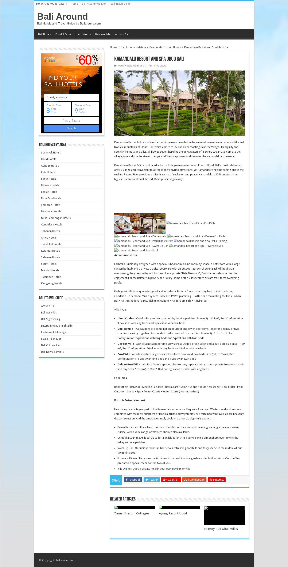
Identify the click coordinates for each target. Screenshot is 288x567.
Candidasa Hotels (51, 224)
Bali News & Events (52, 351)
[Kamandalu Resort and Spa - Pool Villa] (190, 223)
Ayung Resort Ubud (173, 513)
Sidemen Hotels (50, 257)
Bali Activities (49, 312)
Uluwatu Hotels (50, 185)
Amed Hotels (49, 237)
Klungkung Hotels (51, 283)
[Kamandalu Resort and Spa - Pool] (136, 250)
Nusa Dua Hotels (51, 198)
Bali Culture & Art (51, 345)
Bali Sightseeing (50, 319)
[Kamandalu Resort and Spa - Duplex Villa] (140, 236)
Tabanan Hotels (50, 231)
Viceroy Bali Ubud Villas (221, 529)
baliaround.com (65, 560)
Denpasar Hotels (51, 211)
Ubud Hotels (173, 47)
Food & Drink (63, 34)
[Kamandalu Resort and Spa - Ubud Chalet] (127, 223)
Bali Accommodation (94, 3)
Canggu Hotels (50, 165)
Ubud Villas (139, 65)
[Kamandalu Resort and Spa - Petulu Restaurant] (143, 241)
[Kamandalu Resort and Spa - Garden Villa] (153, 223)
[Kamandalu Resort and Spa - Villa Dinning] (200, 241)
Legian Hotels (49, 191)
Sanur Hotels (48, 178)
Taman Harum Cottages (131, 513)
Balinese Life (102, 34)
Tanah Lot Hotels (51, 244)
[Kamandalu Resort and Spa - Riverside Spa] (196, 245)
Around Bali (122, 34)
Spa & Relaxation (51, 338)
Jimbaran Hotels (50, 204)
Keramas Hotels (50, 250)
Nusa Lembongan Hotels (56, 218)
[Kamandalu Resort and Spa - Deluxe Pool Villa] (196, 236)
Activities (83, 34)
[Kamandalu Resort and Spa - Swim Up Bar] (141, 245)
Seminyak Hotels (51, 152)
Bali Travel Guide (120, 3)
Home (74, 3)
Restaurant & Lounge (53, 332)
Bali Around (62, 16)
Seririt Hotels (49, 263)
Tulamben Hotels (51, 276)
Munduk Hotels (50, 270)
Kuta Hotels (48, 172)
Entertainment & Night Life (57, 325)
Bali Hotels (44, 34)
